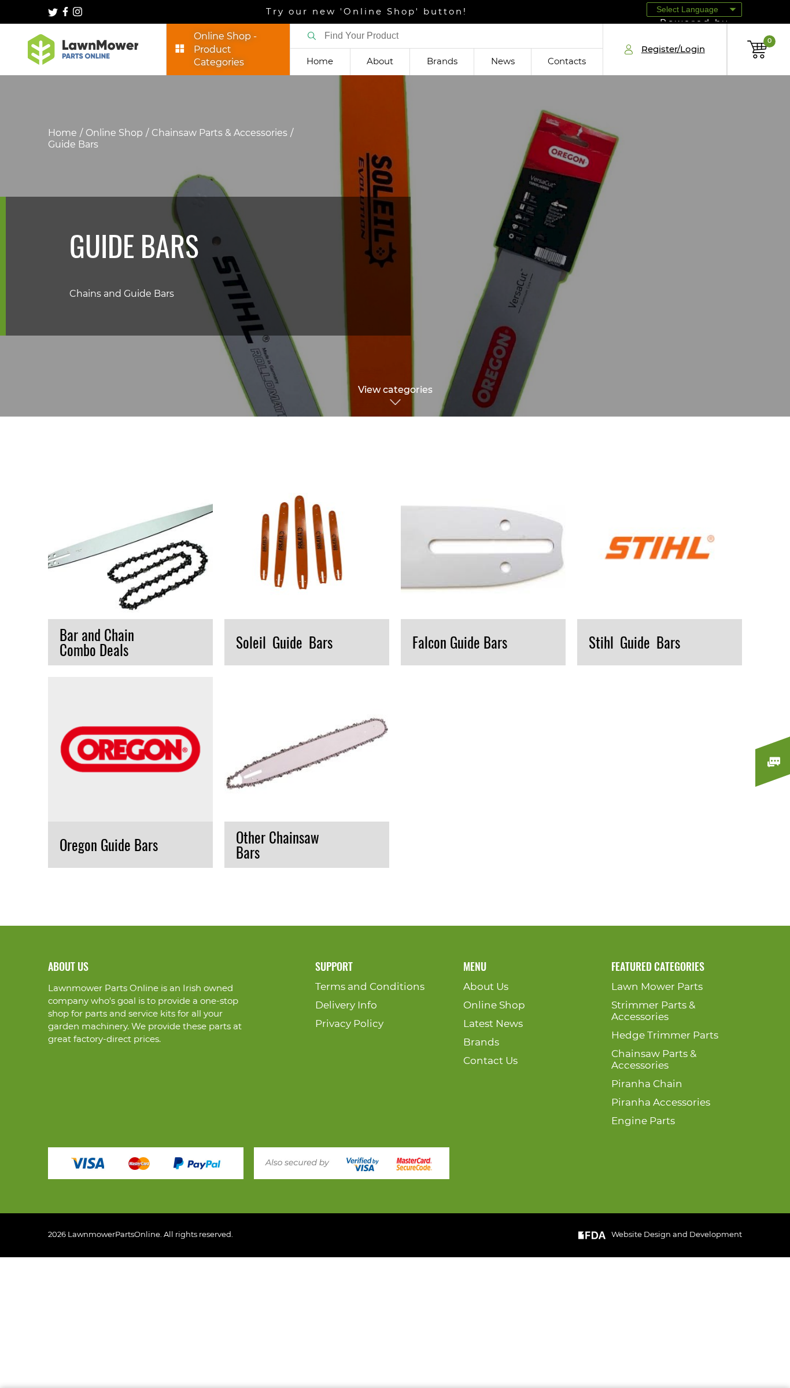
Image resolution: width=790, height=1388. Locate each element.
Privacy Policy (349, 1024)
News (503, 61)
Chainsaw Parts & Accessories (219, 133)
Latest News (493, 1024)
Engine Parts (643, 1121)
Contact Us (490, 1061)
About (380, 61)
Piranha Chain (646, 1084)
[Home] (83, 49)
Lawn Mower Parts (657, 987)
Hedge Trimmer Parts (664, 1035)
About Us (485, 987)
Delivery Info (346, 1005)
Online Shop (114, 133)
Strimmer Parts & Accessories (653, 1011)
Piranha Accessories (660, 1102)
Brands (442, 61)
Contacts (567, 61)
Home (320, 61)
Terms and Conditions (369, 987)
